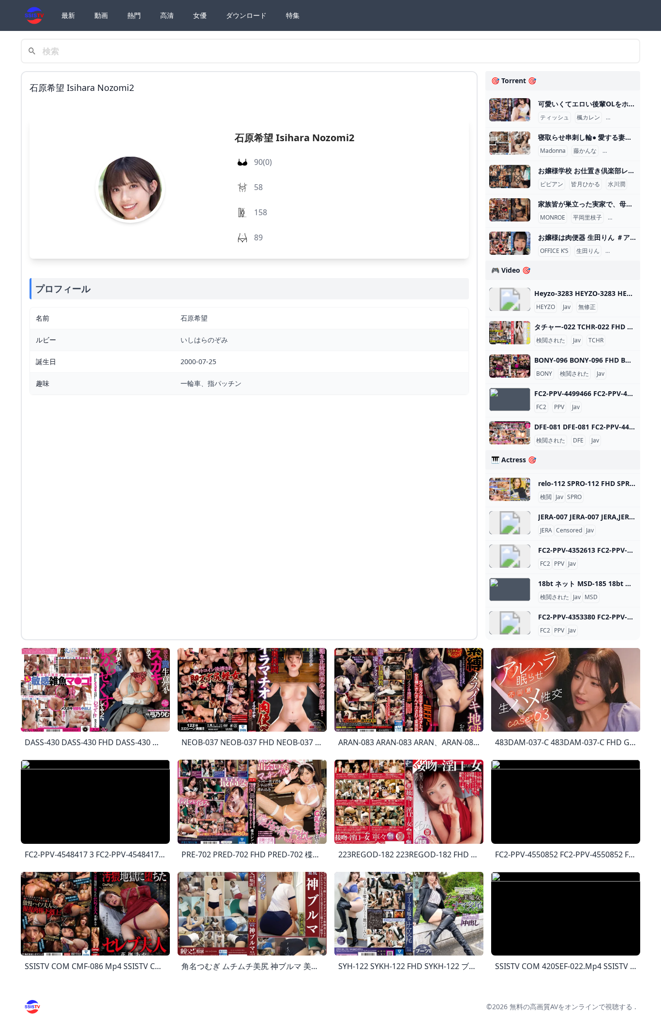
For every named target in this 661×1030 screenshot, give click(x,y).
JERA (546, 530)
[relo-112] (509, 489)
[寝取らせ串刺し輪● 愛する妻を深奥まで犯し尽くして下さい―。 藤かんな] (509, 143)
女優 (200, 15)
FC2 (541, 407)
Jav (567, 307)
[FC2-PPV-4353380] (509, 622)
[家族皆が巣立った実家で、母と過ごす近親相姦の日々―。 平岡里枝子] (509, 209)
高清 (167, 15)
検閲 (546, 497)
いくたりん (621, 251)
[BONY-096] (509, 366)
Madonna (553, 151)
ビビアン (551, 184)
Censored (569, 530)
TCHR (595, 340)
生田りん (588, 251)
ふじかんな (618, 151)
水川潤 (616, 184)
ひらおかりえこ (630, 217)
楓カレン (588, 117)
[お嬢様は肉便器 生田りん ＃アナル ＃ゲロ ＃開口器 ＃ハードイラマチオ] (509, 243)
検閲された (550, 340)
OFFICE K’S (554, 251)
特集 (293, 15)
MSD (591, 597)
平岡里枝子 (587, 217)
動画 (101, 15)
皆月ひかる (585, 184)
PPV (559, 407)
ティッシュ (554, 117)
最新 (68, 15)
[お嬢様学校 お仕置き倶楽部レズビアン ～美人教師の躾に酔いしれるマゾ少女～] (509, 176)
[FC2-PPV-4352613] (509, 556)
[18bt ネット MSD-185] (509, 589)
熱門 (134, 15)
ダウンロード (246, 15)
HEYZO (545, 307)
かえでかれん (625, 117)
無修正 (587, 307)
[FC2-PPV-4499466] (509, 399)
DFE (578, 440)
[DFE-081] (509, 432)
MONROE (552, 217)
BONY (544, 374)
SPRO (574, 497)
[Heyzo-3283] (509, 299)
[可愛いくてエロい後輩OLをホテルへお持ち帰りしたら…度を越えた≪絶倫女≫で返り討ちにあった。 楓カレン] (509, 109)
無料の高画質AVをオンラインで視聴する (571, 1006)
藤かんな (585, 151)
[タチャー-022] (509, 332)
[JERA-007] (509, 522)
